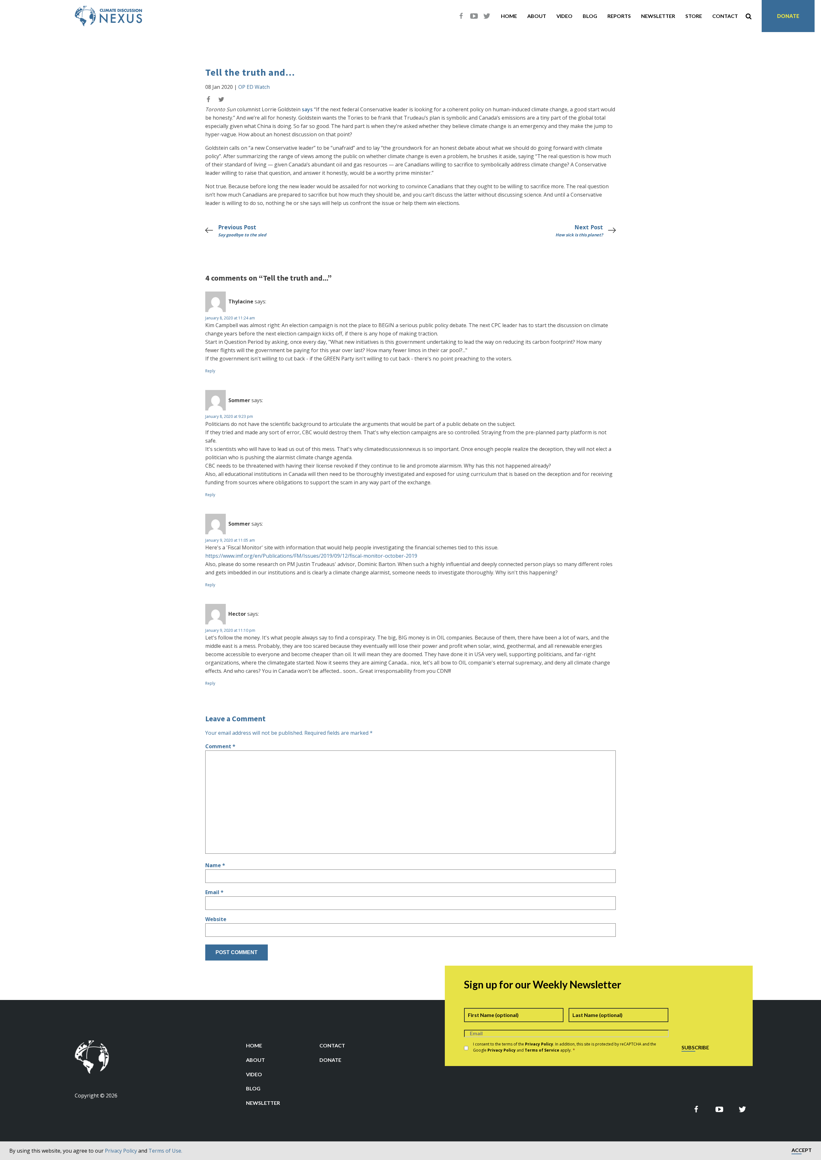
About (536, 16)
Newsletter (658, 16)
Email (214, 892)
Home (509, 16)
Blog (590, 16)
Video (564, 16)
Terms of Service (542, 1050)
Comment (220, 746)
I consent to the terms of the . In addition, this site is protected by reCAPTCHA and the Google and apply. (564, 1047)
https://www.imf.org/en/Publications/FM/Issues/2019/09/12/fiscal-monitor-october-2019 (311, 555)
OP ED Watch (254, 86)
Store (693, 16)
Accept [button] (801, 1150)
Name (215, 865)
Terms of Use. (165, 1150)
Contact (725, 16)
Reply (210, 371)
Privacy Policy (121, 1150)
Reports (619, 16)
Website (215, 919)
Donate (788, 16)
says (307, 109)
